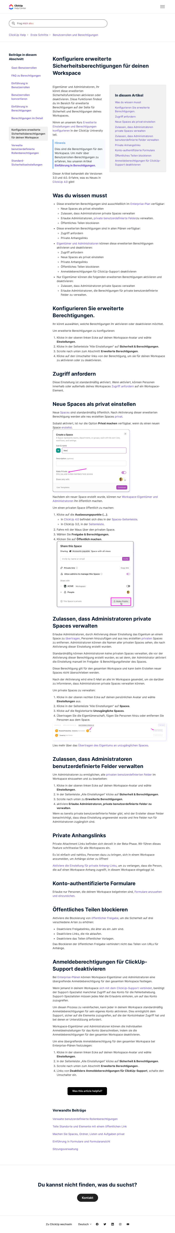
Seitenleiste (96, 524)
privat (118, 416)
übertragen (72, 638)
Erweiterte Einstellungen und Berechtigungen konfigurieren (75, 126)
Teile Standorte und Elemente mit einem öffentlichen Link (90, 1126)
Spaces (65, 412)
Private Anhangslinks (127, 145)
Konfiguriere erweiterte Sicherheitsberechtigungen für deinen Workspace (28, 133)
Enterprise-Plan (140, 204)
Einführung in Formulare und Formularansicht (81, 1141)
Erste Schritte (39, 35)
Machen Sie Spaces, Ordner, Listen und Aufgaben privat (89, 1134)
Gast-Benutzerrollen (24, 67)
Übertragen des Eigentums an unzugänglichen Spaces (113, 745)
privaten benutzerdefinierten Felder (129, 774)
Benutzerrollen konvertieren (20, 96)
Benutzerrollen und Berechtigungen (75, 35)
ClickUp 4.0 (60, 181)
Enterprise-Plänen (68, 977)
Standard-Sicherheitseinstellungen (26, 162)
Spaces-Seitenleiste (124, 519)
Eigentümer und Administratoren (78, 243)
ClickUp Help (17, 35)
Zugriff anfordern (125, 116)
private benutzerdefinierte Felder (115, 218)
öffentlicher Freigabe (104, 918)
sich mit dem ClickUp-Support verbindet (125, 988)
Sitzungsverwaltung (65, 1149)
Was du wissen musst (128, 102)
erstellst (67, 427)
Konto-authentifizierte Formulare (135, 150)
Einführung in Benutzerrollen (20, 85)
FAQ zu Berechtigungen (26, 75)
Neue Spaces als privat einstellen (135, 121)
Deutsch (83, 1224)
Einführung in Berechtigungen (21, 108)
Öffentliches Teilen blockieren (133, 155)
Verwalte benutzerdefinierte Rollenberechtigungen (85, 1119)
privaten (147, 638)
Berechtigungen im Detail (27, 118)
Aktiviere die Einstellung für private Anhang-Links (85, 865)
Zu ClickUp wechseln (59, 1224)
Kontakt (87, 1198)
